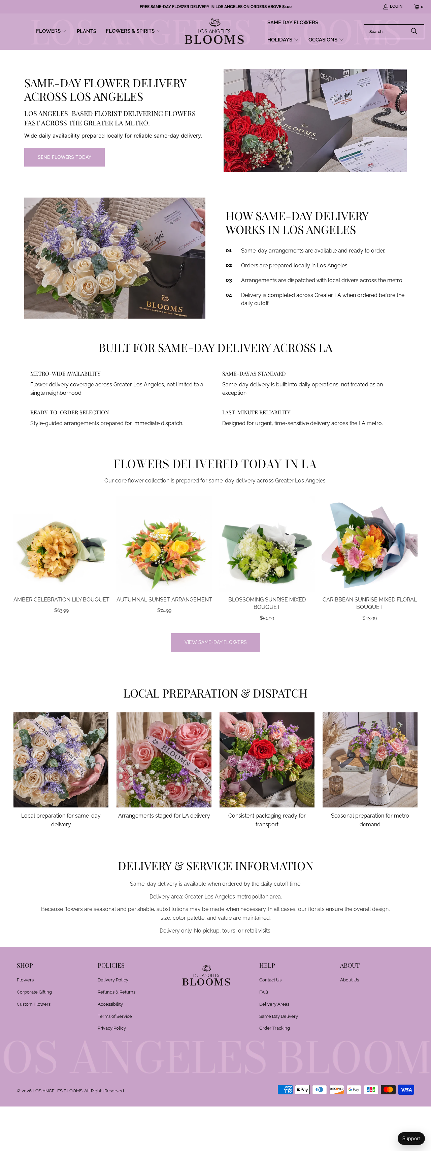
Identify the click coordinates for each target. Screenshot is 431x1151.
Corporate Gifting (34, 992)
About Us (349, 979)
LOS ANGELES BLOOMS (57, 1090)
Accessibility (110, 1004)
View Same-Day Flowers (216, 642)
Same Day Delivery (278, 1016)
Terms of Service (115, 1016)
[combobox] (394, 31)
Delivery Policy (113, 979)
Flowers (25, 979)
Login (396, 6)
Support (411, 1138)
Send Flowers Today (64, 157)
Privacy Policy (112, 1028)
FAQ (263, 992)
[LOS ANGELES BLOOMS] (214, 31)
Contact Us (270, 979)
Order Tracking (274, 1028)
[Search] (414, 31)
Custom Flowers (34, 1004)
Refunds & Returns (116, 992)
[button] (51, 31)
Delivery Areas (274, 1004)
